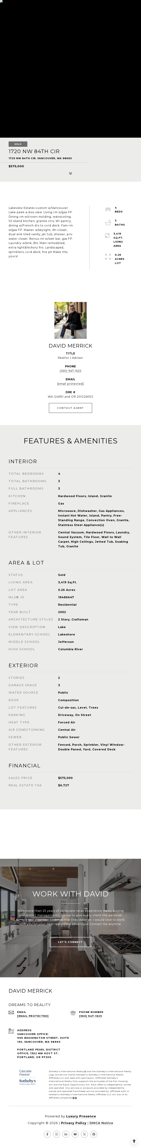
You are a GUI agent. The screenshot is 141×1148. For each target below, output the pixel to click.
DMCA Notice (101, 1123)
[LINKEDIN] (65, 1134)
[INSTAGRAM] (56, 1134)
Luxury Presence (81, 1116)
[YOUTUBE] (75, 1134)
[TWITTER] (84, 1134)
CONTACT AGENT (70, 408)
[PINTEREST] (93, 1134)
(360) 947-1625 (71, 371)
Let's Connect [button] (70, 942)
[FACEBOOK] (47, 1134)
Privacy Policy (73, 1123)
